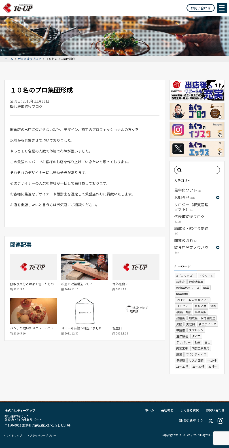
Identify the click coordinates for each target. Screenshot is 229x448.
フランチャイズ (196, 354)
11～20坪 (182, 366)
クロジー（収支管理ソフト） (191, 207)
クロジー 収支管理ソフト (192, 300)
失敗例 (190, 324)
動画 (198, 342)
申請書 (180, 330)
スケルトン (196, 330)
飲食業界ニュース (187, 288)
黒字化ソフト (187, 190)
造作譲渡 (182, 336)
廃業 (179, 354)
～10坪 (212, 360)
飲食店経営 (196, 282)
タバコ (196, 336)
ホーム (8, 59)
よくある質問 (189, 410)
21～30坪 (198, 366)
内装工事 (182, 348)
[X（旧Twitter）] (210, 420)
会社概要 (167, 410)
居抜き (180, 282)
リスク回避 (196, 360)
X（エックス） (185, 276)
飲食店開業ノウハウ (191, 249)
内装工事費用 (200, 348)
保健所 (180, 360)
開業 (206, 288)
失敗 (179, 324)
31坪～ (212, 366)
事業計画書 (183, 312)
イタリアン (206, 276)
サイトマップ (13, 435)
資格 (213, 306)
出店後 (180, 318)
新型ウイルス (207, 324)
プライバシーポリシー (42, 435)
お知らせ (184, 197)
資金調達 (200, 306)
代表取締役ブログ (29, 59)
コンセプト (183, 306)
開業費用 (182, 294)
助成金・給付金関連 (191, 230)
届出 (207, 342)
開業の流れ (185, 240)
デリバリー (183, 342)
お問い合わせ (201, 8)
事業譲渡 (200, 312)
